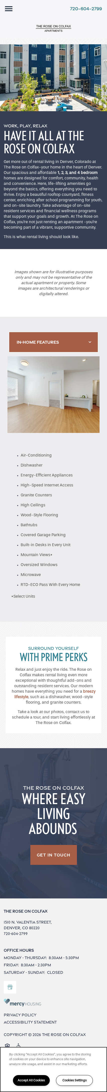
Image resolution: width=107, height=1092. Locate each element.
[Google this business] (10, 987)
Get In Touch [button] (53, 854)
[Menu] (8, 8)
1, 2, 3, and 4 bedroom (77, 172)
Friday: (11, 965)
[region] (53, 1069)
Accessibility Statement (30, 1022)
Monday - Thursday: (25, 957)
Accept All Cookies (31, 1080)
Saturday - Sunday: (24, 972)
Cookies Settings (74, 1080)
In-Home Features (38, 342)
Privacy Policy (20, 1015)
